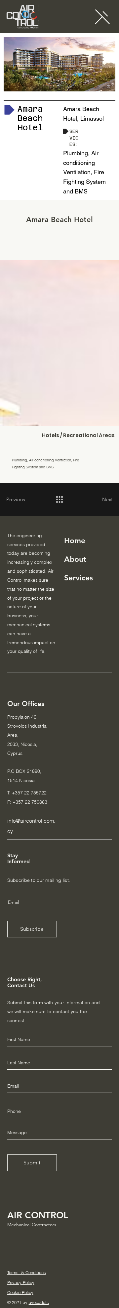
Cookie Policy (20, 1292)
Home (74, 540)
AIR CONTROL (37, 1215)
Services (78, 577)
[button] (102, 16)
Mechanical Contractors (31, 1225)
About (75, 559)
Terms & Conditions (26, 1272)
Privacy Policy (20, 1282)
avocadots (39, 1302)
